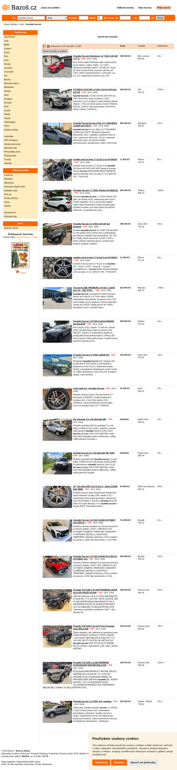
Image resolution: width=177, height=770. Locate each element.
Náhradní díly (10, 148)
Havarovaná (10, 212)
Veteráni (8, 163)
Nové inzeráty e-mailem (55, 51)
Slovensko (29, 764)
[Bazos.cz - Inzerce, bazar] (19, 9)
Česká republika (15, 764)
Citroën (7, 48)
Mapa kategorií (8, 762)
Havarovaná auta (12, 144)
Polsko (38, 764)
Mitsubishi (9, 87)
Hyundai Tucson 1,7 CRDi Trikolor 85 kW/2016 (95, 190)
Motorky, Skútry (11, 228)
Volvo (6, 126)
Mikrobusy (9, 183)
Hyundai (8, 68)
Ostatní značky (11, 130)
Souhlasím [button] (101, 762)
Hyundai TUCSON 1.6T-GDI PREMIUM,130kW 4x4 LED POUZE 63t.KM (95, 591)
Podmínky (53, 753)
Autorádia (8, 136)
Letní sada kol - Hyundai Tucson (88, 388)
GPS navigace (11, 140)
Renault (8, 103)
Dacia (7, 52)
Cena (122, 46)
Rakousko (47, 764)
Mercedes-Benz (11, 83)
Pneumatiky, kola (12, 152)
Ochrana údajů (66, 753)
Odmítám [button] (119, 762)
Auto (22, 24)
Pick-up (7, 194)
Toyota (7, 118)
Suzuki (7, 110)
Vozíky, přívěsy (11, 198)
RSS (76, 753)
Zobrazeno (162, 46)
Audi (6, 41)
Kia (5, 75)
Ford (6, 60)
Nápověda (6, 753)
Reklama (43, 753)
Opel (6, 95)
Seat (6, 106)
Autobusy (8, 175)
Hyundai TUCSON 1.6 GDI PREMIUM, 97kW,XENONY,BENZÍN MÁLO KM (91, 664)
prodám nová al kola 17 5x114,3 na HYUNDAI (95, 159)
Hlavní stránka (10, 24)
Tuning (7, 159)
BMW (6, 45)
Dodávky (8, 179)
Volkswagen (10, 122)
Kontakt (34, 753)
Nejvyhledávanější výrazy (28, 762)
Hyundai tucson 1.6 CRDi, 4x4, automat (92, 701)
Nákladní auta (10, 190)
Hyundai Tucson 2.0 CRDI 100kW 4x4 (91, 355)
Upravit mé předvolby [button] (143, 762)
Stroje (7, 202)
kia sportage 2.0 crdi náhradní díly (89, 419)
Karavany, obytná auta (14, 186)
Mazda (7, 79)
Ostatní (7, 206)
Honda (7, 64)
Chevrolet (8, 72)
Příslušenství (10, 156)
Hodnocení (25, 753)
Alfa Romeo (9, 37)
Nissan (7, 91)
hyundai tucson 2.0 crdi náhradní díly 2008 (93, 453)
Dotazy (15, 753)
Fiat (6, 56)
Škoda (7, 114)
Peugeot (8, 99)
